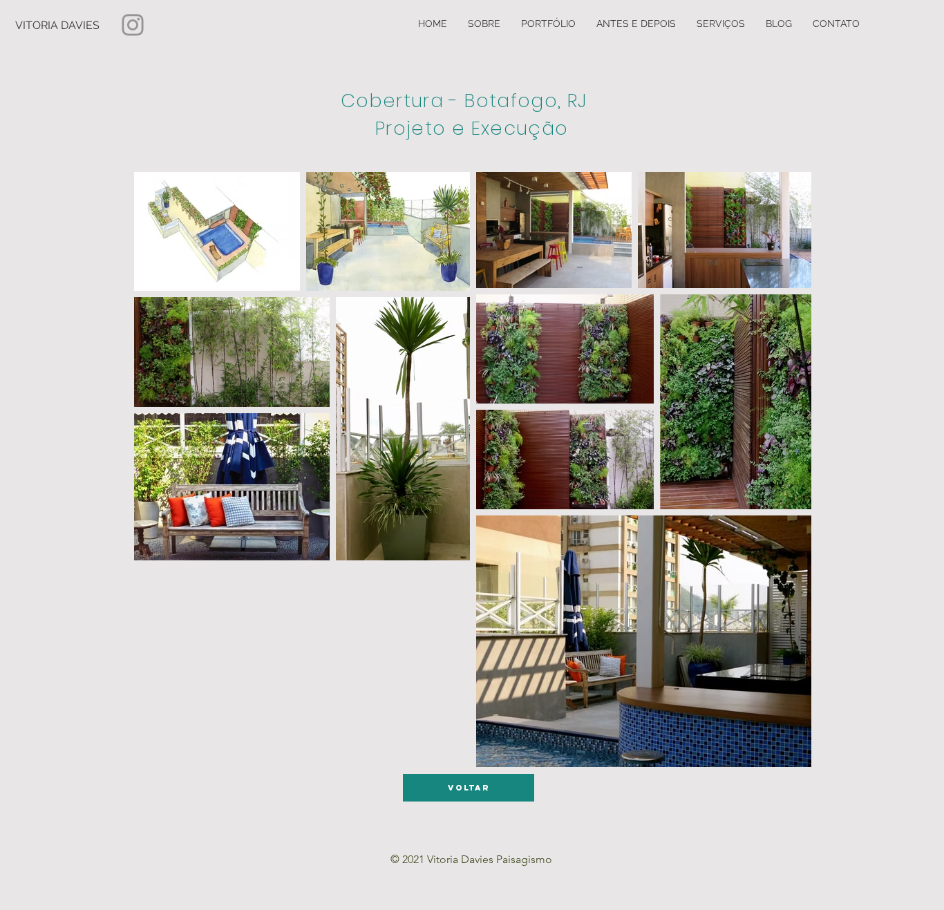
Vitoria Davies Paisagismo (489, 859)
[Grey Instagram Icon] (132, 24)
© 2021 (408, 859)
